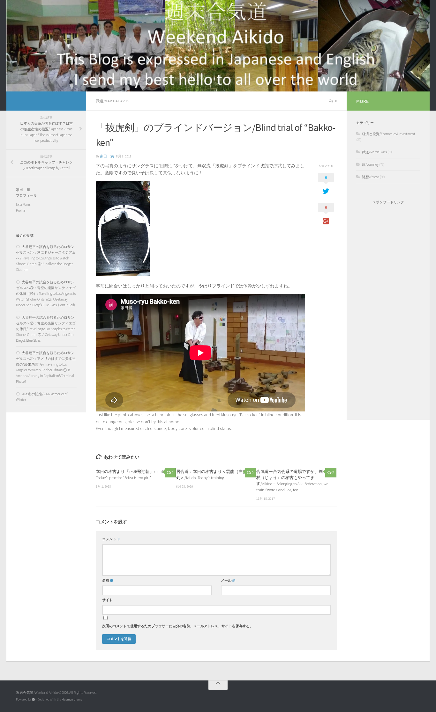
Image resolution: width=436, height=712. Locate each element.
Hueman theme (72, 699)
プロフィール (26, 195)
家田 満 (107, 156)
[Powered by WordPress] (33, 699)
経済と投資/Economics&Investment (388, 134)
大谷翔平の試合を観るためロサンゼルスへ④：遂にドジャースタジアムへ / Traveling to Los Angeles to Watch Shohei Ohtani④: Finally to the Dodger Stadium (46, 258)
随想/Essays (370, 177)
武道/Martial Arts (113, 100)
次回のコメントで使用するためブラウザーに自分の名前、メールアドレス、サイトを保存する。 (177, 626)
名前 (107, 580)
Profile (20, 210)
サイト (107, 600)
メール (228, 580)
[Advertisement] (388, 312)
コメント (111, 539)
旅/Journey (370, 164)
